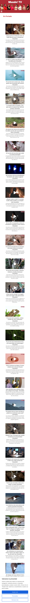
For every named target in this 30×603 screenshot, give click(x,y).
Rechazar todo (15, 599)
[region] (15, 590)
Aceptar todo (15, 592)
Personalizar (15, 596)
